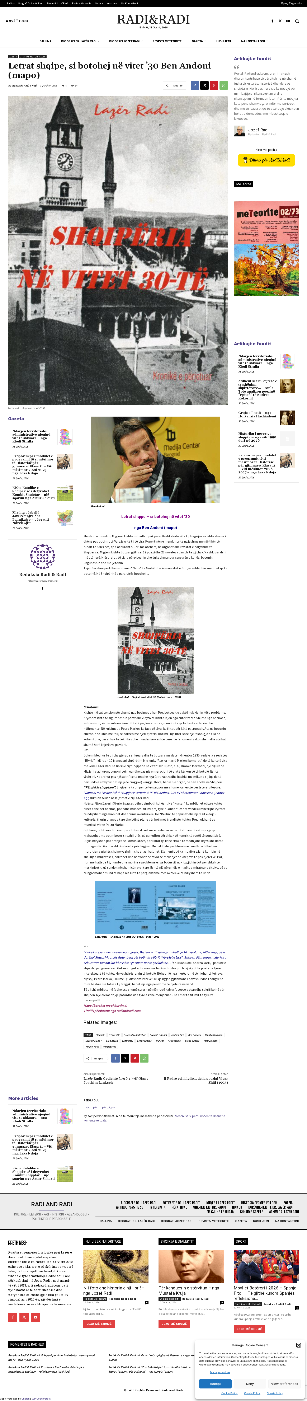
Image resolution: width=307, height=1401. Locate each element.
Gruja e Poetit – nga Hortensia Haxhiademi (257, 414)
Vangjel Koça (92, 1046)
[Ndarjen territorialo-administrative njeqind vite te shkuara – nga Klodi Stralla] (65, 437)
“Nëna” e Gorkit (158, 1034)
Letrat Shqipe (144, 1040)
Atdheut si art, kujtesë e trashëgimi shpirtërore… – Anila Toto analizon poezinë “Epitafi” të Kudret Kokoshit (257, 389)
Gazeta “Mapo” (93, 1040)
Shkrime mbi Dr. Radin (33, 56)
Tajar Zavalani (210, 1040)
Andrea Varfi (177, 1034)
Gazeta (13, 56)
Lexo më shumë (99, 1323)
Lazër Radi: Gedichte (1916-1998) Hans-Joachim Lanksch (117, 1081)
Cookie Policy (229, 1393)
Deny (250, 1384)
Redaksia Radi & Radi (24, 85)
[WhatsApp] (223, 85)
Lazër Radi (127, 1040)
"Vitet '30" (114, 1034)
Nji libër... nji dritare (95, 1298)
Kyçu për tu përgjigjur (100, 1107)
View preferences (284, 1384)
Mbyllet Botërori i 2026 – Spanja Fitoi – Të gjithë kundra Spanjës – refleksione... (266, 1293)
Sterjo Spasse (192, 1040)
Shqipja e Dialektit (169, 1298)
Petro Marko (174, 1040)
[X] (280, 21)
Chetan (26, 1398)
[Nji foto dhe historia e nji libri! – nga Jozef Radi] (115, 1266)
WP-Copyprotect (41, 1398)
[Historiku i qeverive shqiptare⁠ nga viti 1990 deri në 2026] (287, 438)
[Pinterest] (214, 85)
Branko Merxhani (214, 1034)
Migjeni (160, 1040)
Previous (240, 255)
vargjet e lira (109, 1046)
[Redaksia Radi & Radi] (42, 556)
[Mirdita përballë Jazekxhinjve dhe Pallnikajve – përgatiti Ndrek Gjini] (65, 518)
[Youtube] (288, 21)
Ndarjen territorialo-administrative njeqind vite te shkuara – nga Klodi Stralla (31, 436)
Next (290, 255)
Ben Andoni (194, 1034)
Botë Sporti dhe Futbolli (248, 1304)
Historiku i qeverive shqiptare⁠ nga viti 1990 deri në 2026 (257, 437)
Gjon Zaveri (112, 1040)
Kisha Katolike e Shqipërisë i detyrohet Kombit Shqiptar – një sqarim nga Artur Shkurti (33, 493)
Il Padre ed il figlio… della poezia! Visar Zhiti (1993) (196, 1081)
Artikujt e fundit (252, 58)
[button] (299, 1345)
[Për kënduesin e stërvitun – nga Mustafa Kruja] (191, 1266)
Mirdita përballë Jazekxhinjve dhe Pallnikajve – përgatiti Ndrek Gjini (30, 518)
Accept (215, 1384)
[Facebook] (272, 21)
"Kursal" (100, 1034)
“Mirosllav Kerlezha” (135, 1034)
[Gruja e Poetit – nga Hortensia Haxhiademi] (287, 418)
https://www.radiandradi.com (42, 580)
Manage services (220, 1372)
